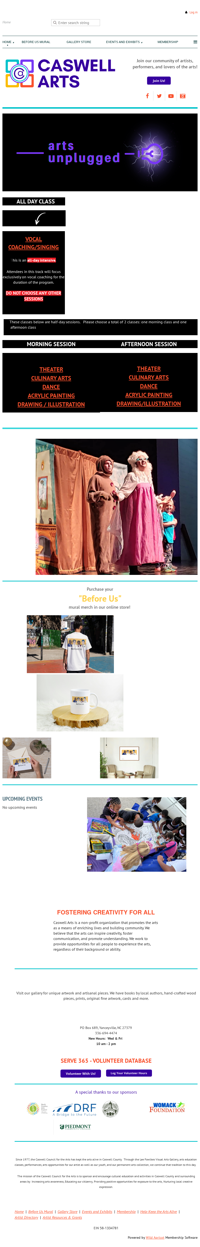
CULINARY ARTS (51, 378)
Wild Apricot (155, 1237)
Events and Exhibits (97, 1211)
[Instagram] (182, 96)
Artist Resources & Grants (62, 1217)
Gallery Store (67, 1211)
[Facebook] (147, 96)
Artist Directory (26, 1217)
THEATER (51, 369)
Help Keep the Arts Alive (158, 1211)
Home (19, 1211)
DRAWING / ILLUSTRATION (51, 404)
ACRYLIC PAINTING (51, 395)
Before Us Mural (40, 1211)
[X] (159, 96)
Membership (126, 1211)
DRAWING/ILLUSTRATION (149, 403)
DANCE (51, 387)
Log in (194, 12)
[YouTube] (171, 96)
